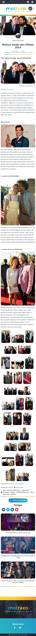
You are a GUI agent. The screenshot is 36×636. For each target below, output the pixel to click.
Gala (5, 52)
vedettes (13, 494)
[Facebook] (28, 2)
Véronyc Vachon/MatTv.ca (27, 86)
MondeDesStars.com (22, 492)
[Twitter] (32, 2)
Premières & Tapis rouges (21, 52)
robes (32, 492)
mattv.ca (12, 492)
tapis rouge (6, 494)
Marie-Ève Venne (8, 89)
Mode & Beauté (11, 52)
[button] (3, 2)
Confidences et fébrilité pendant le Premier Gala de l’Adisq (18, 556)
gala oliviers (25, 490)
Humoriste (6, 492)
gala (4, 490)
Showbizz (31, 52)
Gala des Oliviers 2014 (13, 490)
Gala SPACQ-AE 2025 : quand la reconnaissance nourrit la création (18, 581)
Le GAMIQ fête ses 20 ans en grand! (18, 533)
